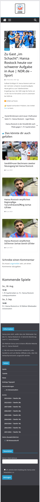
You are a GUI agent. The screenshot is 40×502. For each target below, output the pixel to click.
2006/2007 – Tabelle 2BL (12, 411)
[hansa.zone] (4, 20)
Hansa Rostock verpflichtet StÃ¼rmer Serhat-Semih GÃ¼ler (19, 242)
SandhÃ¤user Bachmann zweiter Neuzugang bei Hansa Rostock (19, 164)
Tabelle (4, 373)
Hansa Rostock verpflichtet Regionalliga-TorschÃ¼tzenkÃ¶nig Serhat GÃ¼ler (17, 203)
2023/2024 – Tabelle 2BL (12, 398)
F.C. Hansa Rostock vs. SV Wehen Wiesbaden (19, 306)
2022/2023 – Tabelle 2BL (12, 402)
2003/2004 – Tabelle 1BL (12, 423)
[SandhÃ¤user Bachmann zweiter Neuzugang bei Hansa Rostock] (20, 143)
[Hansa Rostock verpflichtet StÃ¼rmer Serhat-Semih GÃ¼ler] (20, 220)
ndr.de (7, 49)
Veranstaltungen (8, 386)
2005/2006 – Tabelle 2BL (12, 415)
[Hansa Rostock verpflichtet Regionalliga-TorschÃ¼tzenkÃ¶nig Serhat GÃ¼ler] (20, 179)
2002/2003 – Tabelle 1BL (12, 428)
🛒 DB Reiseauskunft (11, 440)
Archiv (4, 395)
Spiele (4, 369)
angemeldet (14, 263)
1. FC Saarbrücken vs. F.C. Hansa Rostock (18, 293)
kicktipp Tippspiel (8, 382)
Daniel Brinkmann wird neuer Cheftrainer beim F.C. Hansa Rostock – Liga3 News (21, 117)
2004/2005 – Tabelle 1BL (12, 419)
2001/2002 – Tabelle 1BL (12, 432)
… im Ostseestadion (11, 390)
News (4, 378)
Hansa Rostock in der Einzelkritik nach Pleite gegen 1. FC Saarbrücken (20, 125)
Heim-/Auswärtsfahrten (10, 437)
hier (5, 108)
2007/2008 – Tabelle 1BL (12, 407)
